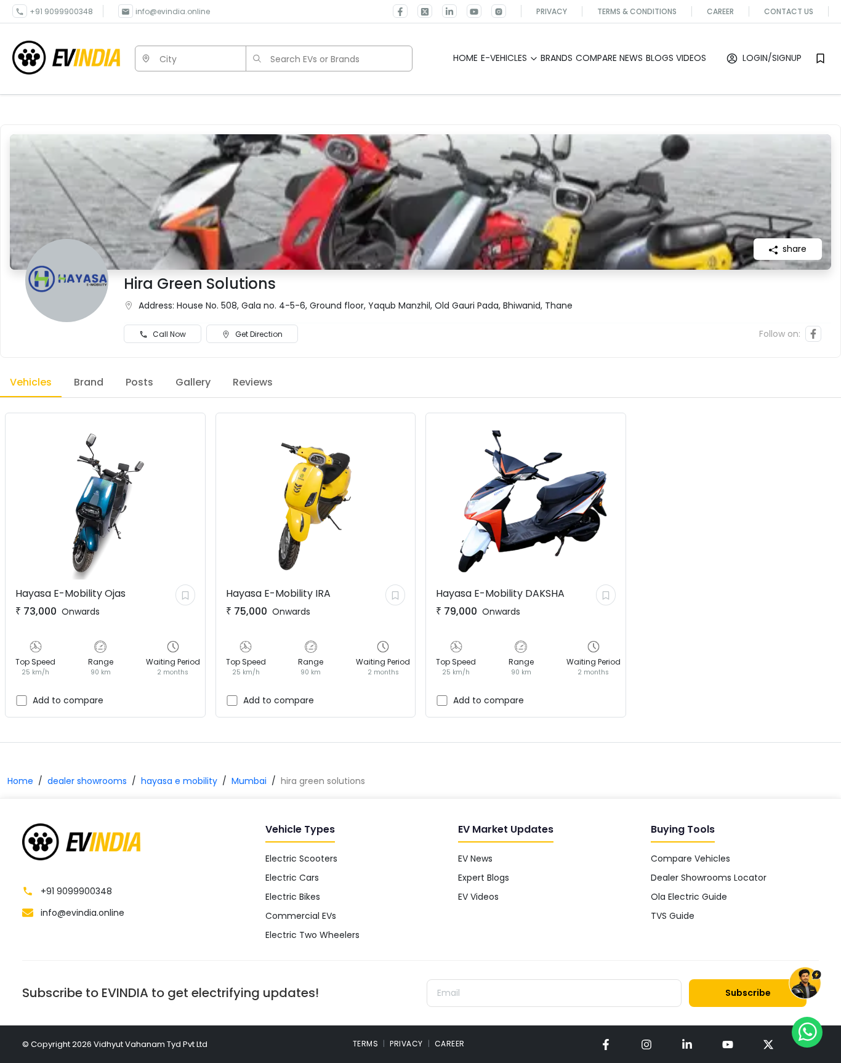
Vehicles (31, 382)
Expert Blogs (483, 877)
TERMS (366, 1043)
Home (20, 781)
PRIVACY (406, 1043)
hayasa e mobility (179, 781)
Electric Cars (292, 877)
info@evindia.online (172, 11)
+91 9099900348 (61, 11)
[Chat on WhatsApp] (807, 1031)
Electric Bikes (292, 897)
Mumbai (249, 781)
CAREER (450, 1043)
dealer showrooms (87, 781)
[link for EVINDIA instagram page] (646, 1044)
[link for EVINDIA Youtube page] (469, 11)
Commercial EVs (300, 916)
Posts (139, 382)
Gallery (193, 382)
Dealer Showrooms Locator (709, 877)
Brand (88, 382)
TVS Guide (672, 916)
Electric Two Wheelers (312, 935)
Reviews (253, 382)
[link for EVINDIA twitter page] (420, 11)
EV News (475, 858)
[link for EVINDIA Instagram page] (493, 11)
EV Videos (478, 897)
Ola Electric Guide (689, 897)
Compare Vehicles (690, 858)
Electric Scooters (301, 858)
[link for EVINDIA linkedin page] (444, 11)
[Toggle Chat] (805, 984)
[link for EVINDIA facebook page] (400, 11)
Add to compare (68, 700)
